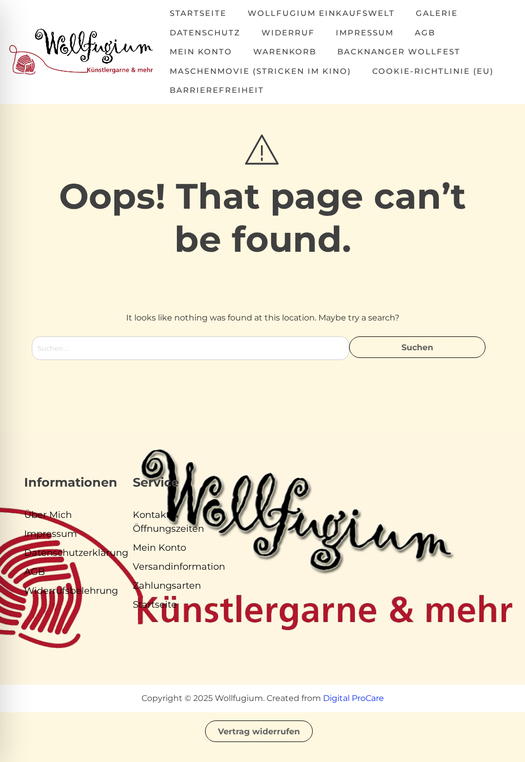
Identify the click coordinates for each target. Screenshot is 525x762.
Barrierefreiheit (217, 90)
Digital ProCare (353, 698)
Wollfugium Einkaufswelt (321, 13)
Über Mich (48, 514)
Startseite (198, 13)
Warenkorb (284, 51)
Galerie (437, 13)
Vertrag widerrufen (259, 731)
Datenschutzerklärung (76, 552)
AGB (425, 32)
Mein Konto (201, 51)
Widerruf (288, 32)
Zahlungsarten (167, 585)
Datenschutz (205, 32)
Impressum (365, 32)
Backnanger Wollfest (398, 51)
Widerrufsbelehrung (71, 590)
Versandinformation (179, 566)
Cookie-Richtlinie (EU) (433, 71)
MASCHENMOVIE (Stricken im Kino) (260, 71)
